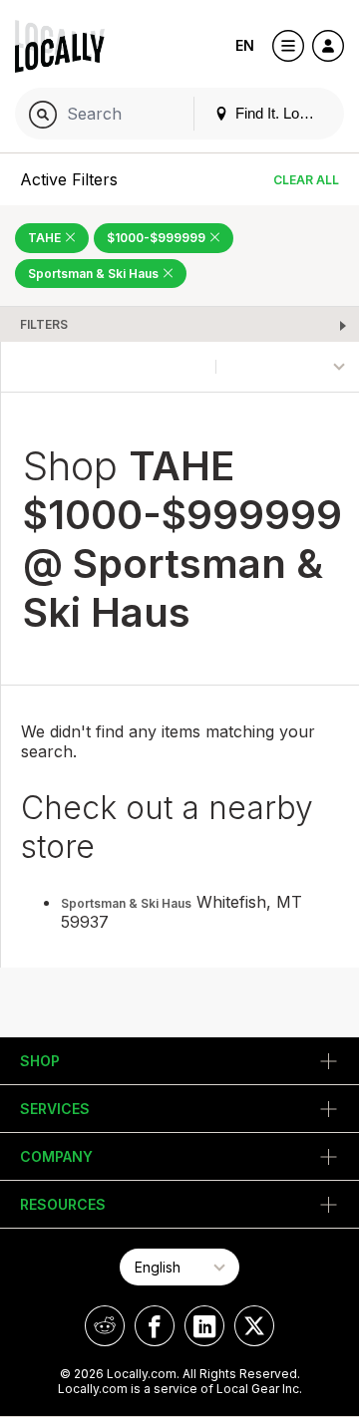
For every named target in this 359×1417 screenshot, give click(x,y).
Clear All (306, 179)
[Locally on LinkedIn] (204, 1325)
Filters (44, 324)
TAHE (46, 237)
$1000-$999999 (157, 237)
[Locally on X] (254, 1325)
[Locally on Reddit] (105, 1325)
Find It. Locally (280, 113)
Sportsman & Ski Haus (95, 273)
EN (244, 45)
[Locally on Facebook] (155, 1325)
